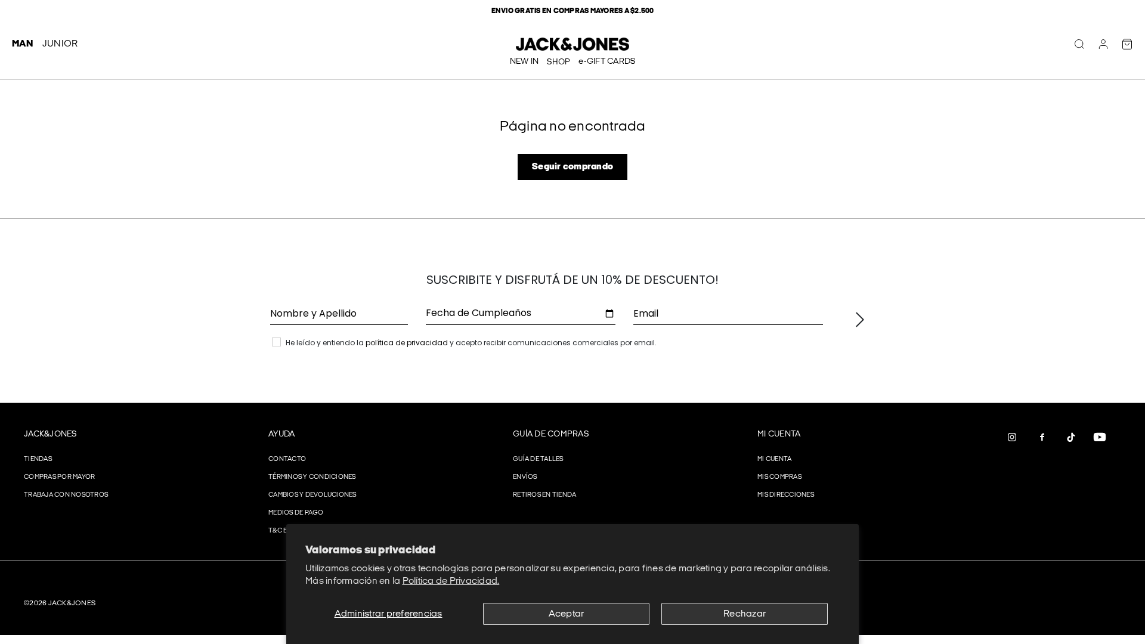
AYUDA (281, 434)
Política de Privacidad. (451, 581)
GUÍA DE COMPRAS (551, 434)
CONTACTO (287, 459)
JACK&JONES (50, 434)
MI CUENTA (778, 434)
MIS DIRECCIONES (785, 495)
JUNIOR (60, 43)
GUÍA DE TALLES (538, 459)
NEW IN (524, 61)
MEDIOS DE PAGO (296, 512)
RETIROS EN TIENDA (544, 495)
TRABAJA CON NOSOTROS (66, 495)
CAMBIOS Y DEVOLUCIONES (312, 495)
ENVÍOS (525, 477)
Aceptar (566, 614)
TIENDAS (38, 459)
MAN (22, 43)
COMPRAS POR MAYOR (59, 477)
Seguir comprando (572, 166)
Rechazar (744, 614)
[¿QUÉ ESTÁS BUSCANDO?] (1079, 44)
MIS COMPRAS (779, 477)
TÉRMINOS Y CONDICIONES (312, 477)
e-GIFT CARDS (606, 61)
